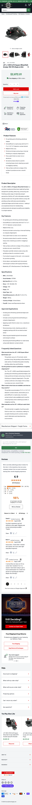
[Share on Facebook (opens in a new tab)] (11, 533)
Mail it (6, 123)
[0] (29, 5)
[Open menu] (2, 5)
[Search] (28, 10)
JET (4, 62)
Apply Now (16, 99)
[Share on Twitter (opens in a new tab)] (14, 533)
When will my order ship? (11, 680)
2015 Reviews (20, 483)
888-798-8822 (26, 452)
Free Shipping (16, 643)
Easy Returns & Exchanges (16, 648)
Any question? (7, 707)
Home (3, 14)
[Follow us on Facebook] (3, 782)
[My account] (26, 5)
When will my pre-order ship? (12, 687)
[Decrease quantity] (10, 84)
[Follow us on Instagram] (6, 782)
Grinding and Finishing (11, 14)
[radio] (16, 486)
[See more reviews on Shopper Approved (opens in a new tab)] (16, 533)
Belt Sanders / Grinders (24, 14)
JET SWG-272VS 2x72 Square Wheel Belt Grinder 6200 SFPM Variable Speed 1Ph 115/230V (11, 734)
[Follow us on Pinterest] (8, 782)
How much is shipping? (10, 674)
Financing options (8, 694)
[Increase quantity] (17, 84)
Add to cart (16, 89)
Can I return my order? (10, 700)
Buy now (16, 93)
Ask (16, 447)
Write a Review (16, 507)
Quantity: (5, 84)
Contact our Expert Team (16, 626)
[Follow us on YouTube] (11, 782)
